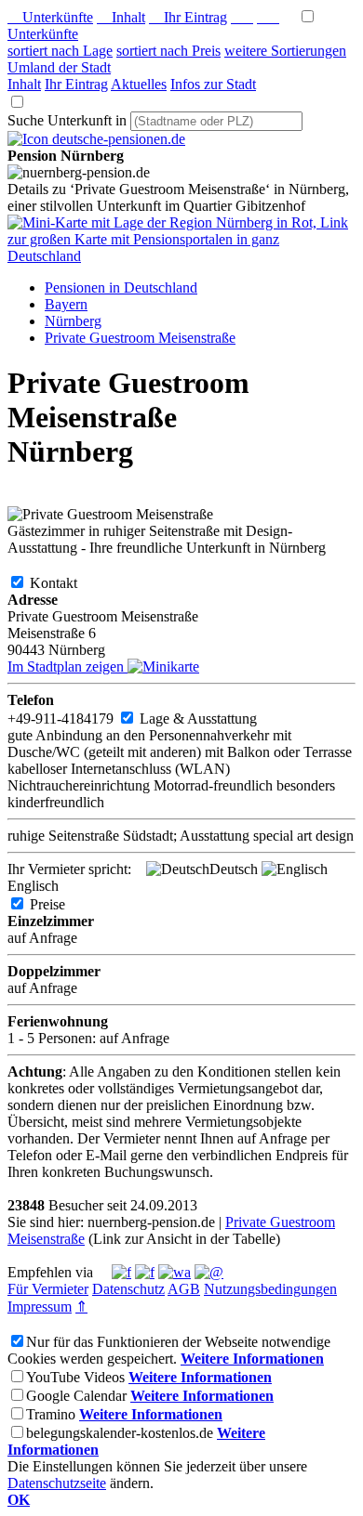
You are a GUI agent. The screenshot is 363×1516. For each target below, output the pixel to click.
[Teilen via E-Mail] (209, 1272)
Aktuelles (139, 84)
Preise (62, 904)
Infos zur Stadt (213, 84)
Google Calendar (76, 1396)
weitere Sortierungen (285, 51)
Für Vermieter (47, 1289)
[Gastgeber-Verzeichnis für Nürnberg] (96, 139)
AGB (184, 1289)
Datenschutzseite (56, 1483)
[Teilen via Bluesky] (145, 1272)
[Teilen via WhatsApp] (174, 1272)
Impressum (39, 1306)
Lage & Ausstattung (213, 718)
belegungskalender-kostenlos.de (119, 1433)
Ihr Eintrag (188, 17)
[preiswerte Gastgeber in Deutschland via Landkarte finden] (181, 256)
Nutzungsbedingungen (270, 1289)
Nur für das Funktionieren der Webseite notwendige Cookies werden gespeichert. (168, 1350)
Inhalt (121, 17)
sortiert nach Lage (60, 51)
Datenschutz (128, 1289)
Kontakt (68, 583)
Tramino (50, 1414)
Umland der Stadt (59, 67)
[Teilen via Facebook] (121, 1272)
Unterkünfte (50, 17)
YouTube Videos (75, 1377)
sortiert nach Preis (168, 51)
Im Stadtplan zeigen (67, 666)
